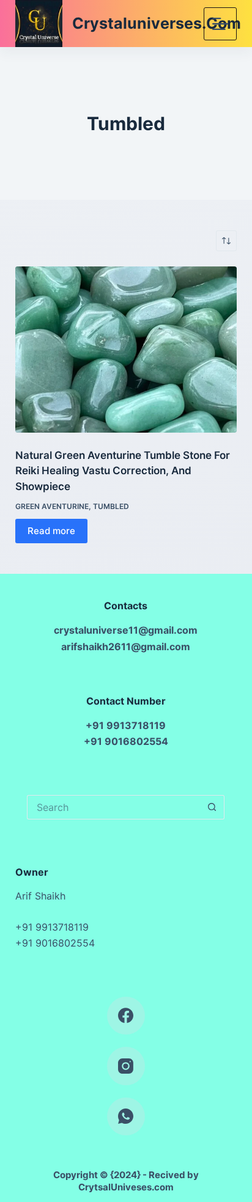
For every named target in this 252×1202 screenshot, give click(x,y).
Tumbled (111, 506)
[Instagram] (126, 1066)
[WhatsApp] (126, 1117)
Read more (51, 531)
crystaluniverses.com (156, 23)
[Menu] (220, 23)
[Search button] (212, 807)
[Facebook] (126, 1016)
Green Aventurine (52, 506)
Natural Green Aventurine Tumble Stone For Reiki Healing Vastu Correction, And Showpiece (122, 471)
